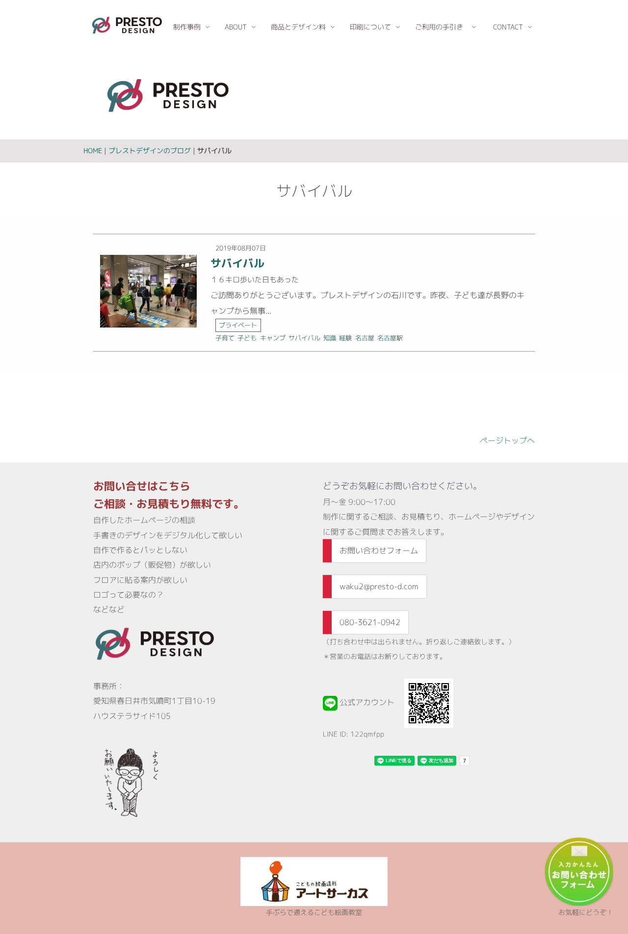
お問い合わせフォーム (379, 550)
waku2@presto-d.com (379, 586)
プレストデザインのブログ (149, 150)
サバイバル (237, 263)
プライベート (238, 325)
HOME (92, 150)
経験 (345, 337)
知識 (329, 337)
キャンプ (273, 337)
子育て (225, 337)
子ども (247, 337)
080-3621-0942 (370, 622)
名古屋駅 (390, 337)
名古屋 (364, 337)
